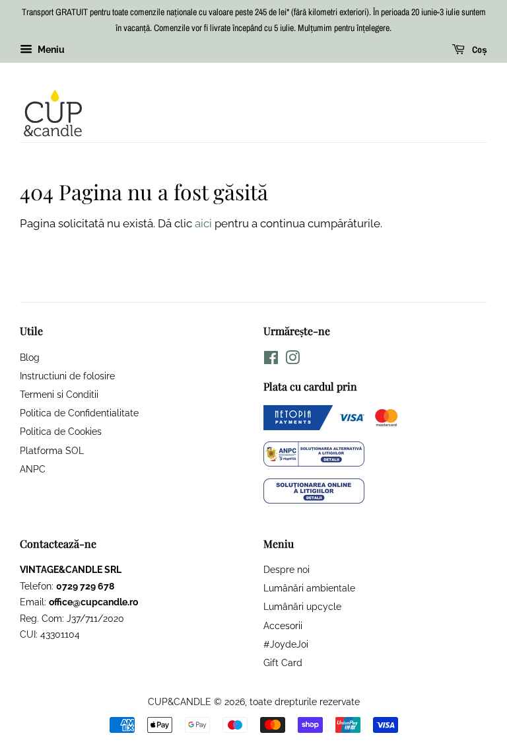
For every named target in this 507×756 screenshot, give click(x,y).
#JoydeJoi (285, 644)
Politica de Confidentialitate (79, 412)
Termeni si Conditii (59, 394)
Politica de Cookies (61, 431)
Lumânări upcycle (302, 606)
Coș (478, 50)
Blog (30, 357)
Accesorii (282, 625)
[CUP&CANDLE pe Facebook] (271, 359)
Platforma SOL (52, 450)
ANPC (33, 468)
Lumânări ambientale (309, 587)
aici (203, 223)
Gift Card (282, 662)
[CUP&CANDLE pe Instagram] (292, 359)
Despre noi (286, 569)
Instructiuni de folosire (67, 375)
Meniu (50, 49)
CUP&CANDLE (179, 701)
